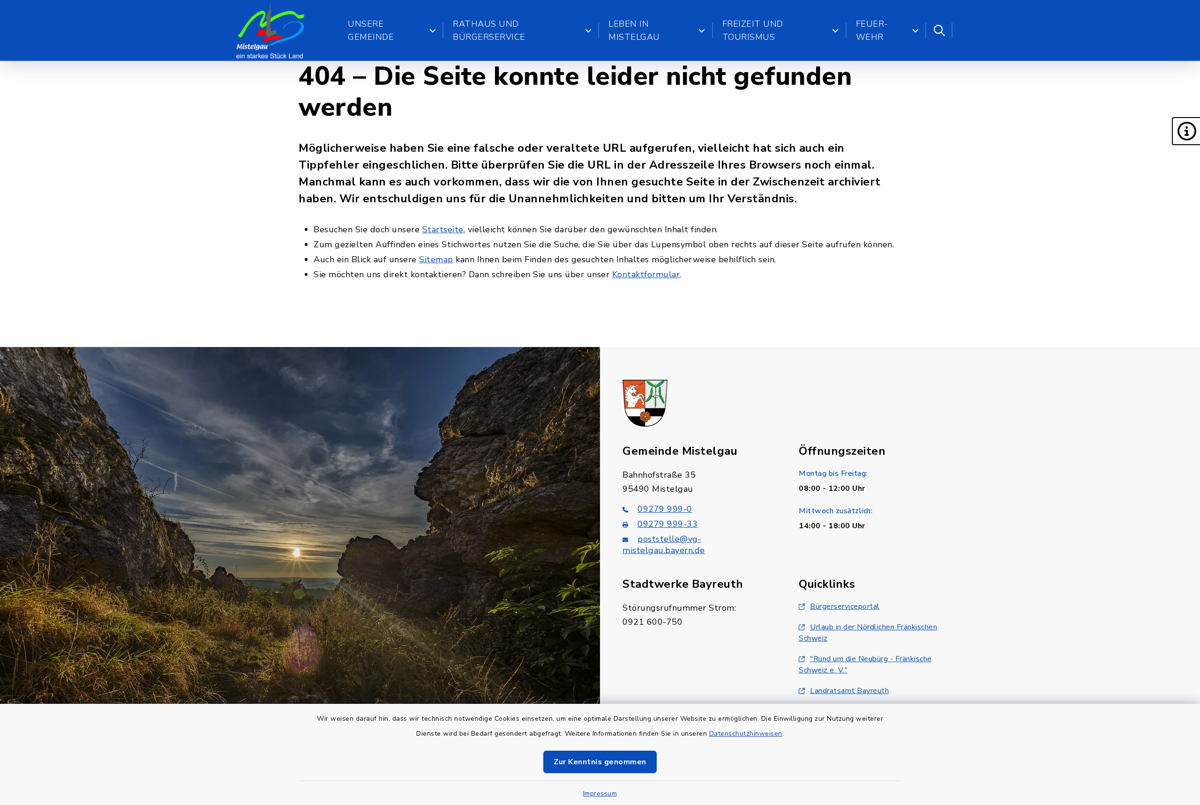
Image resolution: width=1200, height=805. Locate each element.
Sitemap (436, 259)
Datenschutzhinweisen (745, 733)
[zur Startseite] (270, 30)
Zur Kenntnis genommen (600, 762)
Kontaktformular (646, 274)
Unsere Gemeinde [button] (371, 30)
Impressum (600, 793)
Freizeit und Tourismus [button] (752, 30)
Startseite (443, 229)
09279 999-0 (665, 509)
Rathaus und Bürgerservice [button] (489, 30)
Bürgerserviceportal (845, 606)
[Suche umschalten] (939, 30)
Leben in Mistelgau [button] (634, 30)
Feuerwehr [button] (872, 30)
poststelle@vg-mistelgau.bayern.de (663, 544)
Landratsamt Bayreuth (849, 691)
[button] (1186, 131)
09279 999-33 (668, 524)
